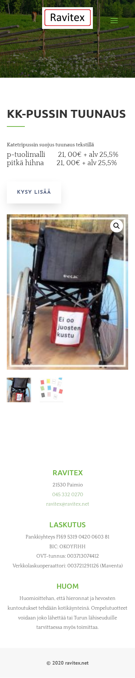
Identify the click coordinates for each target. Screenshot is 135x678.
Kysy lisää (34, 192)
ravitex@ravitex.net (67, 504)
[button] (116, 225)
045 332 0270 (67, 495)
